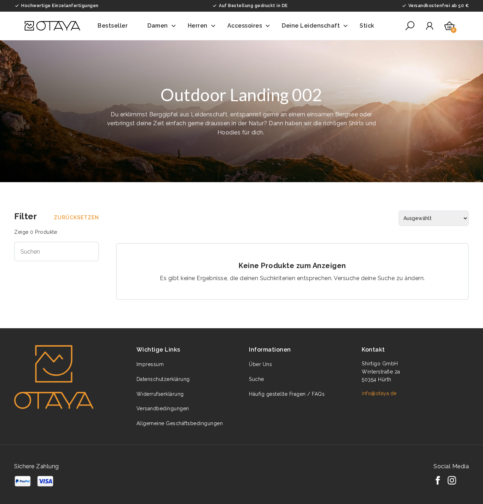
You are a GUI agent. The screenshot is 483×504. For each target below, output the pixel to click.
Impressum (150, 364)
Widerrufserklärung (160, 394)
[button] (117, 26)
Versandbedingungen (162, 408)
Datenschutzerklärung (163, 379)
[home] (52, 25)
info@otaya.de (379, 393)
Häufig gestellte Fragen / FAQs (287, 394)
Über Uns (260, 364)
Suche (256, 379)
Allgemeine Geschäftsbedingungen (179, 423)
